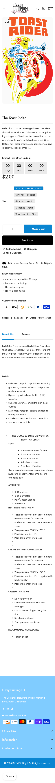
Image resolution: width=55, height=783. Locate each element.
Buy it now (27, 240)
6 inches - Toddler (25, 194)
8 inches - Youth (24, 201)
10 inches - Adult (24, 207)
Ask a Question (13, 252)
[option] (27, 60)
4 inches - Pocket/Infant (28, 188)
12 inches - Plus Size (25, 214)
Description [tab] (8, 334)
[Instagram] (7, 708)
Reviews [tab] (26, 334)
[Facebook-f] (3, 708)
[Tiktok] (12, 708)
